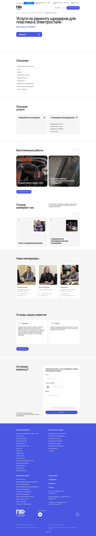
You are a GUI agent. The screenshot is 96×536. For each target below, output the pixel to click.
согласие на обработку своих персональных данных (61, 407)
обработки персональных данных (67, 408)
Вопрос (47, 391)
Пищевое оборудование (22, 489)
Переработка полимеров (29, 118)
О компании (53, 476)
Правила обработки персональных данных (27, 527)
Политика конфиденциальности (24, 524)
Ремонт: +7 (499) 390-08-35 (56, 491)
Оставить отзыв (22, 348)
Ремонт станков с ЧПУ (22, 499)
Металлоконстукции (56, 430)
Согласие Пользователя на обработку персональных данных (63, 528)
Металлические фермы (55, 443)
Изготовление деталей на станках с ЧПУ (27, 433)
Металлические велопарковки (57, 436)
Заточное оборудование (22, 484)
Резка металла (20, 436)
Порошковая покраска (22, 463)
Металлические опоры (55, 438)
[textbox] (47, 387)
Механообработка (21, 465)
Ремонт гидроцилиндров (23, 494)
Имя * (46, 374)
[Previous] (73, 150)
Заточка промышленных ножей (24, 460)
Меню (58, 7)
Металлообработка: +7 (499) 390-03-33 (61, 3)
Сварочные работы (21, 438)
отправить (61, 412)
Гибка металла (20, 455)
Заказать (22, 34)
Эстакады (51, 451)
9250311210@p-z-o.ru (68, 295)
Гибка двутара (20, 453)
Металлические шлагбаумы (56, 446)
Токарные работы (21, 443)
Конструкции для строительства (57, 433)
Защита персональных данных (57, 524)
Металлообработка (23, 430)
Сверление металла (21, 441)
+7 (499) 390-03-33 (24, 293)
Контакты (52, 483)
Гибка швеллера (20, 458)
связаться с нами (73, 7)
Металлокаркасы (53, 448)
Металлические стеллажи (56, 441)
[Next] (78, 150)
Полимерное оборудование (62, 118)
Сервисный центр (22, 476)
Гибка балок (19, 451)
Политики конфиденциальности (64, 407)
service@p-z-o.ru (53, 493)
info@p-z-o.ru (22, 295)
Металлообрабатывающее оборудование (27, 486)
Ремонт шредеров (21, 501)
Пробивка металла (21, 470)
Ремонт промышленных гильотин (25, 496)
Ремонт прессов (20, 479)
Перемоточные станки (56, 126)
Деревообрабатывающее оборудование (27, 482)
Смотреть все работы (24, 191)
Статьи (51, 487)
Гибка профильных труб (22, 446)
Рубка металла (20, 468)
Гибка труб (19, 448)
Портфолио (52, 479)
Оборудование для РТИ (56, 124)
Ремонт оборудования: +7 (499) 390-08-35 (42, 3)
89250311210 (65, 293)
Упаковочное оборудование (23, 504)
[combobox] (48, 387)
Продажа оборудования (29, 3)
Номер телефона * (50, 383)
